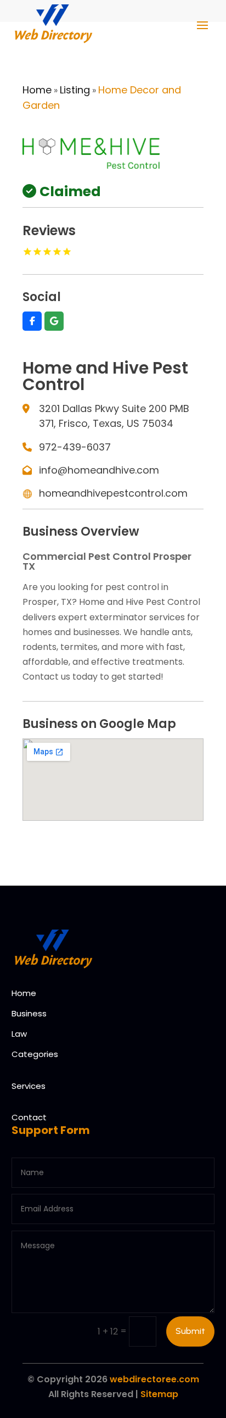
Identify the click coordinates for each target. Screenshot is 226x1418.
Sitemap (159, 1394)
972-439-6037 (75, 447)
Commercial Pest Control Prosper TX (106, 561)
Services (29, 1086)
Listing (75, 90)
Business (29, 1013)
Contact (29, 1117)
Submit (190, 1331)
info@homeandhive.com (99, 470)
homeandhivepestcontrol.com (113, 493)
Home (37, 90)
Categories (35, 1054)
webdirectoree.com (154, 1379)
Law (19, 1033)
